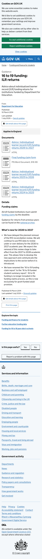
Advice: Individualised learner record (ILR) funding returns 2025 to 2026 (26, 174)
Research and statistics (12, 477)
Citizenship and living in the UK (16, 399)
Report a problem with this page (21, 356)
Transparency (8, 486)
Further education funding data (14, 324)
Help (4, 506)
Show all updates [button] (30, 293)
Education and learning (12, 417)
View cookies (21, 51)
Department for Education (12, 106)
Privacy (11, 506)
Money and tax (8, 435)
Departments (8, 464)
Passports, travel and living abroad (17, 440)
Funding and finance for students (22, 65)
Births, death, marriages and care (17, 385)
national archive (27, 222)
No (37, 347)
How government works (12, 491)
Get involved (7, 495)
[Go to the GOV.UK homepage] (11, 59)
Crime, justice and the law (13, 403)
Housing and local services (14, 431)
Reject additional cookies (21, 46)
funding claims (8, 214)
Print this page (11, 305)
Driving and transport (11, 413)
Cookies (21, 506)
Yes (27, 347)
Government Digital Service (14, 520)
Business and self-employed (14, 390)
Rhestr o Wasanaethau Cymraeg (16, 517)
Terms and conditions (11, 513)
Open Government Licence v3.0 (16, 532)
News (4, 468)
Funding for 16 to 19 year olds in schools (17, 328)
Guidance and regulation (13, 473)
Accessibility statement (12, 510)
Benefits (5, 381)
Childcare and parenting (13, 394)
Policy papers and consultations (16, 482)
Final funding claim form (24, 157)
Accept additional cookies (21, 39)
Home (4, 65)
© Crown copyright (21, 553)
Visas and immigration (12, 444)
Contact (29, 510)
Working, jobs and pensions (14, 449)
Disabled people (9, 408)
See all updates (19, 118)
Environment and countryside (15, 426)
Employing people (10, 422)
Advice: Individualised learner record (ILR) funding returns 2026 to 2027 (26, 145)
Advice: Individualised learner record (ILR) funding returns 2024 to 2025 (26, 189)
